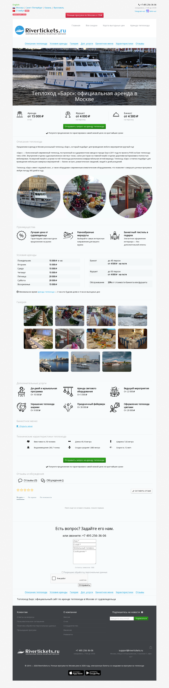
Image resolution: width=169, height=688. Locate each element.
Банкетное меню (104, 43)
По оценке (32, 497)
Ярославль (59, 7)
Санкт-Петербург (34, 7)
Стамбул (20, 10)
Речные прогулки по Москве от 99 (84, 15)
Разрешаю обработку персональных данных (85, 572)
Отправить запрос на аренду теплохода (84, 126)
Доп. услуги (87, 43)
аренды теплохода (46, 292)
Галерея (74, 43)
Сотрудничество (70, 625)
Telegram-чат (140, 11)
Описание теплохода (36, 43)
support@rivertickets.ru (131, 650)
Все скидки (91, 25)
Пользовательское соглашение (30, 621)
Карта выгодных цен (114, 25)
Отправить (84, 585)
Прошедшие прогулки (26, 630)
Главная (76, 25)
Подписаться (141, 618)
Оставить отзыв (142, 491)
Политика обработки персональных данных (36, 625)
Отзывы (140, 43)
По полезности (46, 497)
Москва (20, 7)
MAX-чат (152, 11)
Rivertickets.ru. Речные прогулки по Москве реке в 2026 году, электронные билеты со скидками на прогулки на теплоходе (91, 665)
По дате (20, 497)
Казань (48, 7)
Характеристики (124, 43)
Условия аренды (58, 43)
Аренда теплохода (140, 25)
